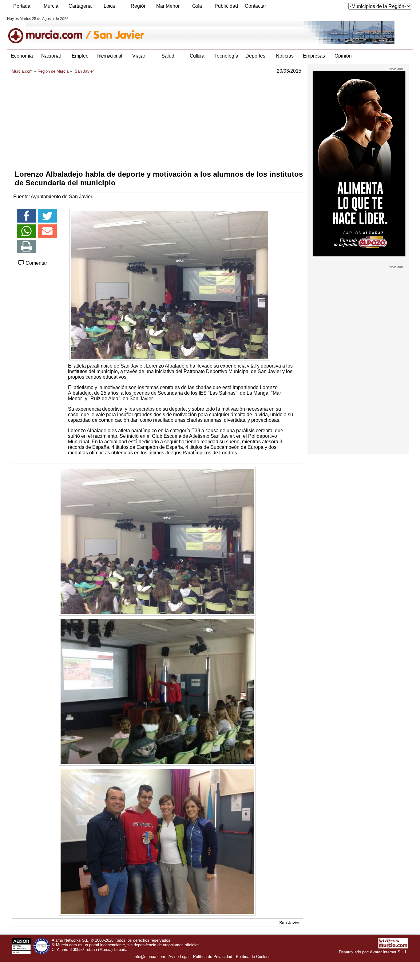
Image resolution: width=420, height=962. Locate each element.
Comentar (35, 263)
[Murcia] (49, 30)
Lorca (109, 6)
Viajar (138, 55)
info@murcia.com (149, 956)
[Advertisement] (157, 122)
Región (139, 6)
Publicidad (226, 6)
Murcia (51, 6)
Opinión (343, 55)
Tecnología (226, 55)
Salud (167, 55)
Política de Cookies (253, 956)
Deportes (255, 55)
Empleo (80, 55)
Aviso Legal (178, 956)
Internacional (109, 55)
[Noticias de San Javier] (157, 30)
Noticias (285, 55)
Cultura (197, 55)
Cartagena (80, 6)
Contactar (255, 6)
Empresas (314, 55)
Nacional (51, 55)
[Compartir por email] (47, 231)
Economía (22, 55)
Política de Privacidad (212, 956)
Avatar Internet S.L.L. (389, 952)
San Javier (289, 922)
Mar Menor (168, 6)
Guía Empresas (197, 7)
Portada (21, 6)
